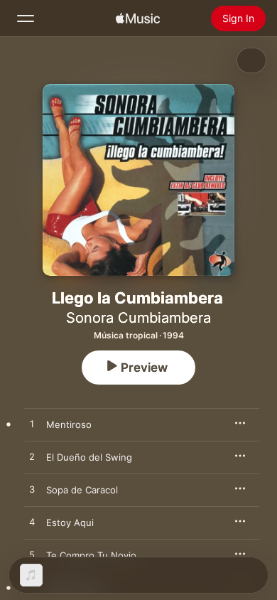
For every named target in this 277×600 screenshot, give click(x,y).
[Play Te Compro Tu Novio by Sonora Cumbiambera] (32, 555)
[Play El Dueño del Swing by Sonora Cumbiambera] (32, 457)
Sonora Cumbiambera (138, 317)
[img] (138, 18)
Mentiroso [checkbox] (69, 424)
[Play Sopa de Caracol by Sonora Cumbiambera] (32, 489)
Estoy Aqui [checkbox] (70, 522)
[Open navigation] (25, 18)
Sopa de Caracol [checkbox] (82, 489)
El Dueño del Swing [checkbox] (89, 457)
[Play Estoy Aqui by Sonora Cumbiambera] (32, 522)
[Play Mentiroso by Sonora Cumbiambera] (32, 424)
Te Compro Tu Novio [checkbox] (91, 555)
